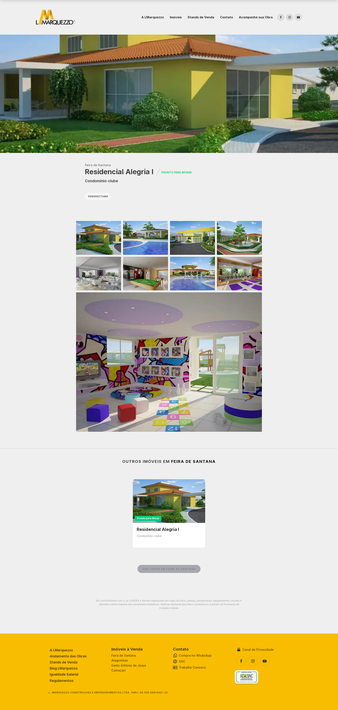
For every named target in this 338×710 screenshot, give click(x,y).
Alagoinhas (119, 660)
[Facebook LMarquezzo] (280, 17)
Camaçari (118, 670)
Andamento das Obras (68, 656)
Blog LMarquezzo (64, 668)
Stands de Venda (201, 17)
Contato (226, 17)
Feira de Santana (98, 165)
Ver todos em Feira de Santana (169, 568)
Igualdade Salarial (64, 674)
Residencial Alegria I (158, 529)
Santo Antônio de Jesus (128, 665)
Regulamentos (62, 681)
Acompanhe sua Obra (256, 17)
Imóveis (176, 17)
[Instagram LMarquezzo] (289, 17)
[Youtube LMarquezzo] (298, 17)
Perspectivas (98, 196)
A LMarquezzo (152, 17)
